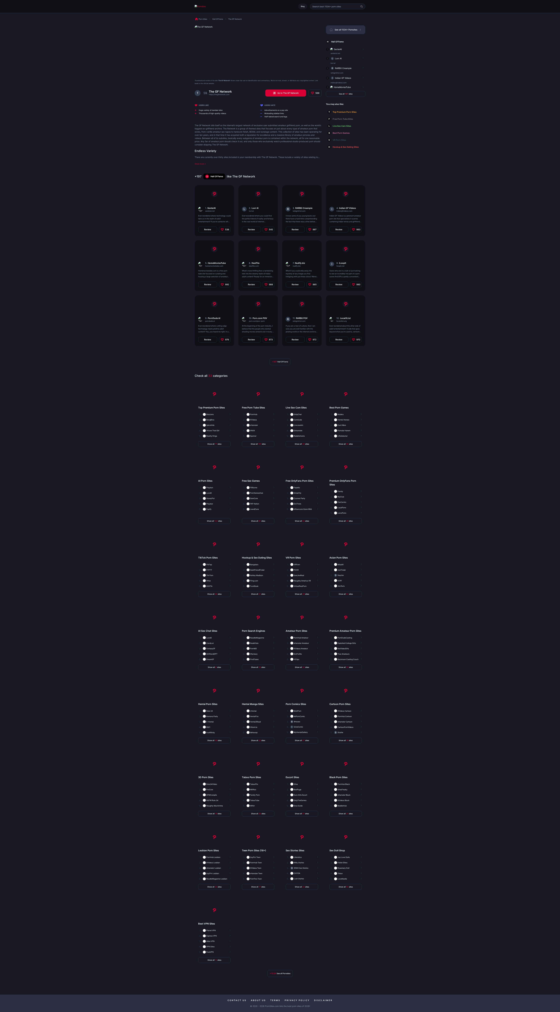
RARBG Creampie (343, 68)
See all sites (345, 94)
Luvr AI (338, 58)
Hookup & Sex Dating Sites (346, 147)
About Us (258, 1000)
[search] (361, 6)
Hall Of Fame (337, 41)
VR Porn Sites (339, 140)
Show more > (200, 164)
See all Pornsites (280, 973)
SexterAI (338, 49)
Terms (275, 1000)
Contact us (237, 1000)
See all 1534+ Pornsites (346, 29)
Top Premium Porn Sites (345, 112)
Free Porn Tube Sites (343, 119)
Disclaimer (323, 1000)
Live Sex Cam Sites (342, 126)
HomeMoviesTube (342, 87)
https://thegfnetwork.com (219, 94)
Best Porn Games (341, 133)
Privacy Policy (297, 1000)
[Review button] (362, 49)
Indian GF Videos (343, 78)
